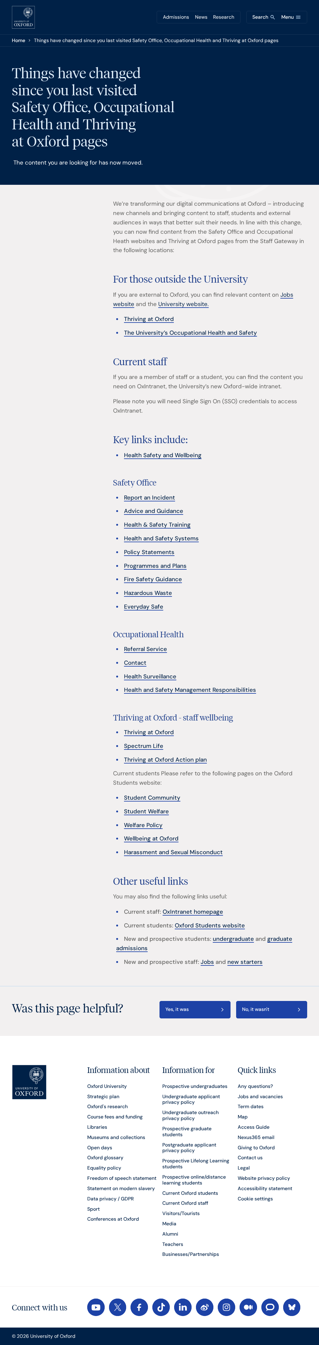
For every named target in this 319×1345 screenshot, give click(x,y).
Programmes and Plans (155, 566)
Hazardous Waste (148, 593)
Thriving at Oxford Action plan (165, 759)
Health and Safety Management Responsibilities (190, 690)
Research (223, 17)
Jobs (207, 962)
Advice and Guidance (153, 511)
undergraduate (233, 939)
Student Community (152, 798)
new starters (245, 962)
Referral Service (145, 649)
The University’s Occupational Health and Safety (190, 333)
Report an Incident (149, 497)
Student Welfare (146, 811)
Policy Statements (149, 552)
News (201, 17)
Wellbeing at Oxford (151, 838)
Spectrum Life (143, 746)
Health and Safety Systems (161, 538)
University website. (183, 304)
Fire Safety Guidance (153, 579)
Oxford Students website (210, 925)
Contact (135, 663)
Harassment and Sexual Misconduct (173, 852)
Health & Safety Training (157, 525)
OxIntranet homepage (193, 912)
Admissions (176, 17)
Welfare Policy (143, 825)
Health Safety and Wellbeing (163, 455)
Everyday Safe (143, 606)
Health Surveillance (150, 676)
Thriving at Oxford (149, 319)
